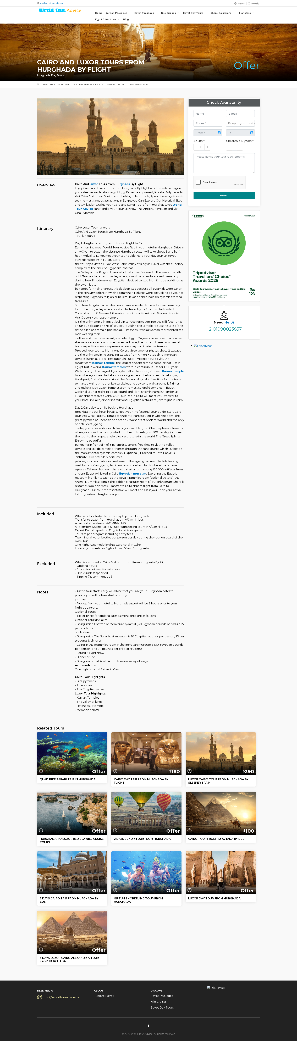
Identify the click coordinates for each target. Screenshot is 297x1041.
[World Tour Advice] (60, 11)
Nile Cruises (169, 13)
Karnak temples (114, 367)
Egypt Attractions (106, 19)
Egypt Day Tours (193, 13)
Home (98, 13)
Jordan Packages (117, 13)
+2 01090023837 (224, 329)
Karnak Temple (103, 363)
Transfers (245, 13)
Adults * (199, 141)
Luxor (94, 184)
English (241, 3)
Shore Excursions (221, 13)
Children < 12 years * (240, 141)
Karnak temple (173, 371)
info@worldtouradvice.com (52, 3)
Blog (126, 19)
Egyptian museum (132, 473)
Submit (224, 195)
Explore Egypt (104, 996)
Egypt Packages (144, 13)
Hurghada (122, 184)
